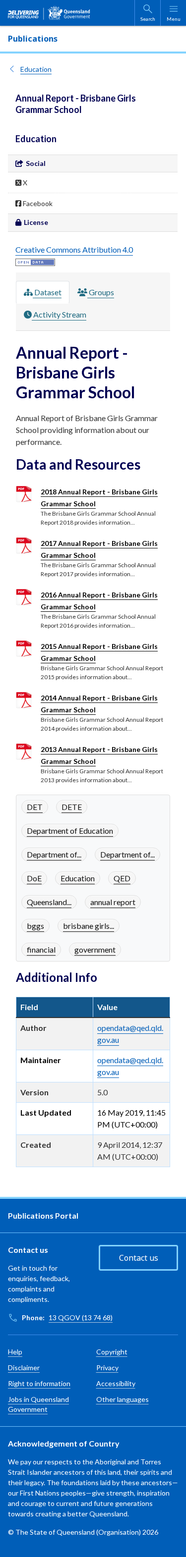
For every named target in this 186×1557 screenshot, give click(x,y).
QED (122, 878)
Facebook (37, 203)
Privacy (107, 1367)
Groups (100, 292)
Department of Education (70, 830)
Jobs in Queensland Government (38, 1404)
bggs (35, 925)
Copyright (111, 1351)
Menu (174, 19)
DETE (72, 806)
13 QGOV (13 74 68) (81, 1317)
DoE (34, 878)
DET (35, 806)
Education (36, 69)
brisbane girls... (88, 925)
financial (41, 949)
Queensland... (49, 902)
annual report (112, 902)
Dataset (47, 292)
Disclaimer (24, 1367)
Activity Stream (59, 314)
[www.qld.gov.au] (49, 13)
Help (15, 1351)
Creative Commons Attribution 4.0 (74, 249)
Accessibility (115, 1383)
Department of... (54, 854)
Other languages (122, 1399)
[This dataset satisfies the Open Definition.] (35, 261)
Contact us (138, 1257)
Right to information (39, 1383)
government (95, 949)
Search (147, 19)
